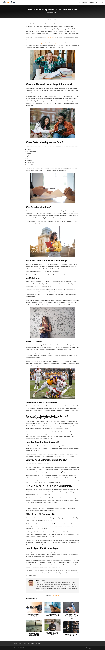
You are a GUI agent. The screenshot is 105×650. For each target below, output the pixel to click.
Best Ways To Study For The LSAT (71, 635)
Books (78, 2)
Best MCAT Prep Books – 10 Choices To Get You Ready (52, 633)
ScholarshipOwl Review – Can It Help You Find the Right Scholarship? (33, 616)
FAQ (25, 643)
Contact (20, 643)
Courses (84, 2)
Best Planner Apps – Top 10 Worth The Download (52, 615)
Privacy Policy (31, 643)
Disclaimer (38, 643)
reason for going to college (41, 43)
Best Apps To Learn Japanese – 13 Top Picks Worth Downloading (33, 634)
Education (91, 2)
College (53, 595)
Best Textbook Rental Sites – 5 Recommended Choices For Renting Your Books (71, 616)
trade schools (50, 37)
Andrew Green (49, 12)
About (15, 643)
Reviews (98, 2)
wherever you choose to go (57, 43)
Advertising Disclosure (52, 19)
